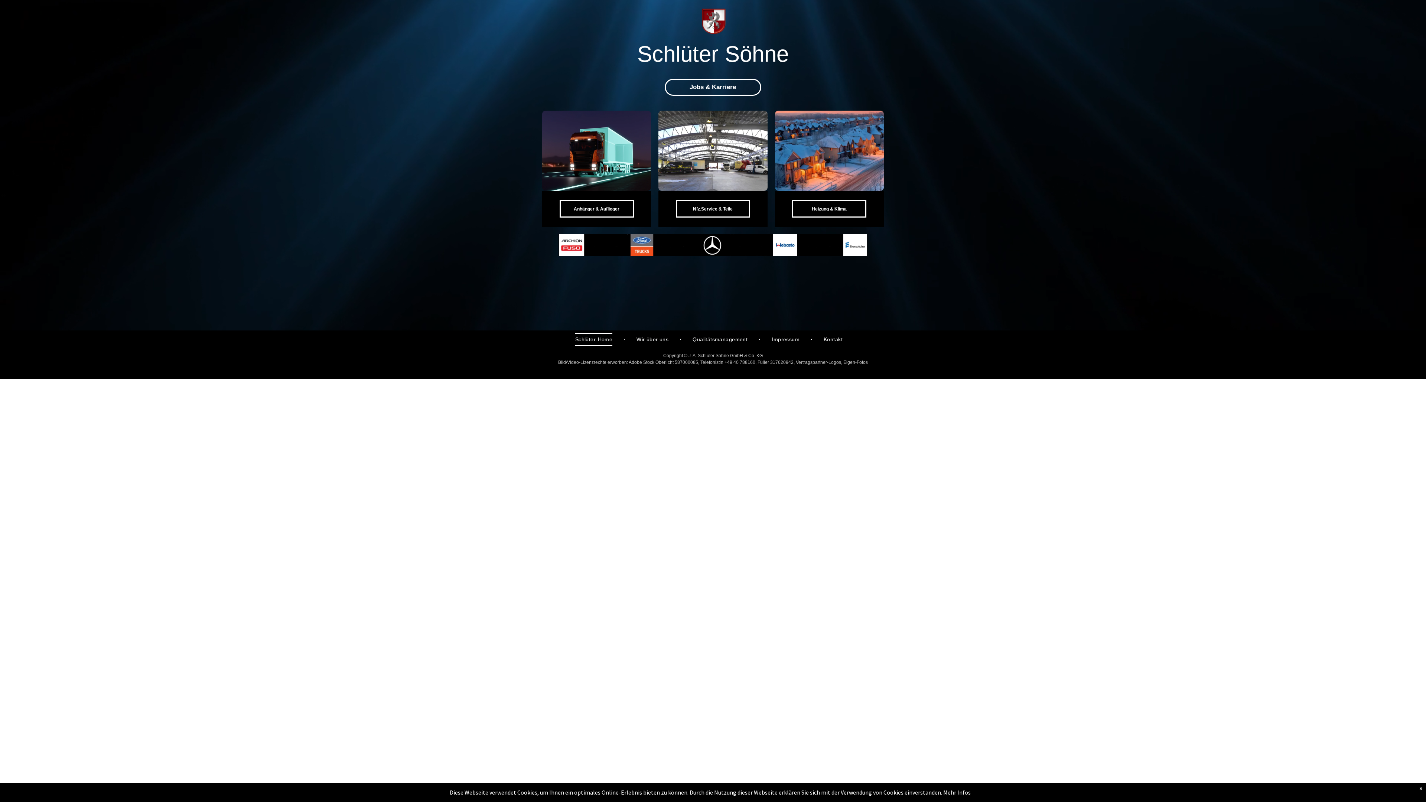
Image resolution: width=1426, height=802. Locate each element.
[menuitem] (594, 339)
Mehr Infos (957, 792)
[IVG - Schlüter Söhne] (829, 151)
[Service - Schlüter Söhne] (712, 151)
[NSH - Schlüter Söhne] (596, 151)
